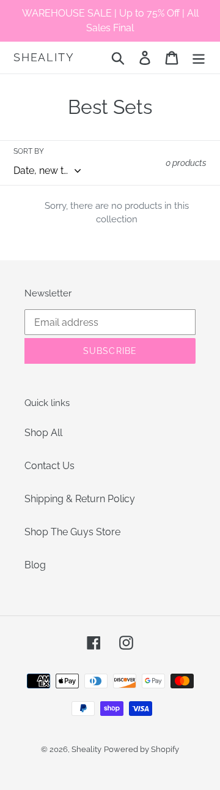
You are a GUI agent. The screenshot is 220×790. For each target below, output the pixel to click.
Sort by (28, 151)
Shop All (43, 432)
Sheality (43, 57)
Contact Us (49, 466)
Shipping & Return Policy (79, 499)
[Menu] (198, 57)
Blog (35, 565)
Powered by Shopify (141, 749)
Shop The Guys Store (72, 532)
